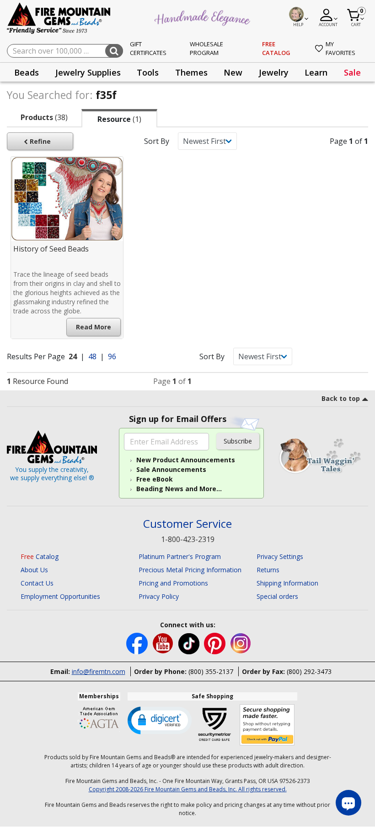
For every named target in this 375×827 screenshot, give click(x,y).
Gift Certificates (148, 48)
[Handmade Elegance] (203, 16)
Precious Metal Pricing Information (190, 569)
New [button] (233, 72)
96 (112, 356)
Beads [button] (26, 72)
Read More (93, 327)
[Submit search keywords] (114, 51)
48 (93, 356)
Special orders (277, 596)
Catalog (40, 556)
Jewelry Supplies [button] (88, 72)
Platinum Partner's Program (180, 556)
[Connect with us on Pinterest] (215, 642)
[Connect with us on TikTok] (189, 642)
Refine (39, 141)
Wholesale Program (206, 48)
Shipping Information (287, 583)
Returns (268, 569)
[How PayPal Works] (267, 725)
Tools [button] (148, 72)
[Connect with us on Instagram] (241, 642)
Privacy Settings (280, 556)
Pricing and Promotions (173, 583)
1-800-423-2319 (187, 539)
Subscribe (238, 441)
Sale (352, 72)
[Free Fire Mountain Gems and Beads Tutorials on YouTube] (164, 642)
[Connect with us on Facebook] (138, 642)
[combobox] (65, 51)
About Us (34, 569)
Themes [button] (191, 72)
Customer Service (187, 524)
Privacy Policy (159, 596)
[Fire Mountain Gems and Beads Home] (59, 17)
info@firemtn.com (98, 671)
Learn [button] (316, 72)
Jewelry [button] (274, 72)
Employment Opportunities (60, 596)
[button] (160, 719)
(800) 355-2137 (210, 671)
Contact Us (37, 583)
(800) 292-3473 (309, 671)
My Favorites (340, 48)
